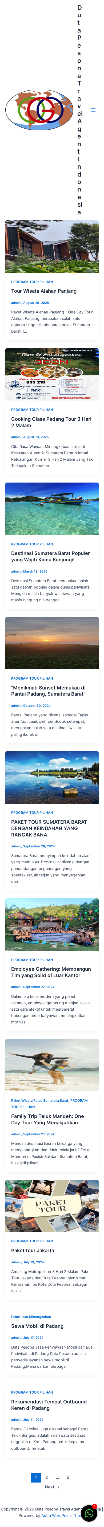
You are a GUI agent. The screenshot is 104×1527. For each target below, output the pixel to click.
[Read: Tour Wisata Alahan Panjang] (52, 246)
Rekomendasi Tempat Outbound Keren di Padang (49, 1405)
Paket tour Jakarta (32, 1250)
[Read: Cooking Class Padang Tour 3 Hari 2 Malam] (52, 374)
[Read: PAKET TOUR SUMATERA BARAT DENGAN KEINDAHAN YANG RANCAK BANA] (52, 777)
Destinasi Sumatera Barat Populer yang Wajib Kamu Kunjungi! (50, 556)
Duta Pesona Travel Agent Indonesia (80, 110)
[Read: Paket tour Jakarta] (52, 1205)
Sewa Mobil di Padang (37, 1326)
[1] (89, 1516)
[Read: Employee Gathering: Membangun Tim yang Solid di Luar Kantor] (52, 924)
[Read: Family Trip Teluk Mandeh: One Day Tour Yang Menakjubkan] (52, 1065)
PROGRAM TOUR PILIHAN (32, 282)
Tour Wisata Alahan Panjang (44, 291)
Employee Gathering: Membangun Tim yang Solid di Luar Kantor (51, 972)
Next (52, 1486)
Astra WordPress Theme (63, 1515)
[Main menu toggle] (93, 110)
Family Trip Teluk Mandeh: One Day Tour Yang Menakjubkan (47, 1119)
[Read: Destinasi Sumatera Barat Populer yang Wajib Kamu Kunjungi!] (52, 508)
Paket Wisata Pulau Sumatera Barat (39, 1101)
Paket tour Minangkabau (31, 1317)
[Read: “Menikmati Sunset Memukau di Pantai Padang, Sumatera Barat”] (52, 642)
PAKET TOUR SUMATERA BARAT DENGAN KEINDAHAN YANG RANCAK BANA (49, 828)
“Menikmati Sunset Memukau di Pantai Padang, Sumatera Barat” (48, 691)
